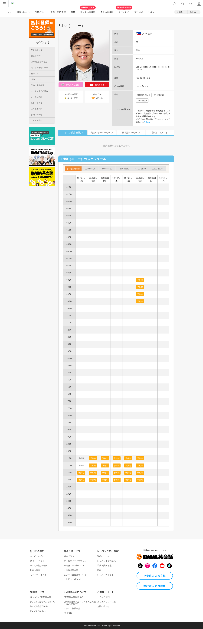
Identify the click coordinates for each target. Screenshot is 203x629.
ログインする (42, 42)
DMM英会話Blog (38, 611)
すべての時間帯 (73, 168)
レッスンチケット (105, 574)
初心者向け (159, 95)
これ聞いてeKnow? (73, 579)
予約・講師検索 (58, 11)
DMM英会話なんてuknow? (42, 601)
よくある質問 (36, 108)
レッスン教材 (36, 97)
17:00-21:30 (140, 168)
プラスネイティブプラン (75, 560)
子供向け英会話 (71, 570)
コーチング (124, 10)
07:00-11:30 (107, 168)
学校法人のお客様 (155, 586)
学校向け (194, 12)
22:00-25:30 (157, 168)
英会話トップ (36, 50)
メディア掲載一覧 (72, 608)
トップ (8, 11)
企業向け (181, 12)
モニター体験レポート (40, 67)
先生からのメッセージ (102, 132)
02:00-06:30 (90, 168)
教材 (73, 11)
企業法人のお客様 (155, 575)
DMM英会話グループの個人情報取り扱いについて (80, 602)
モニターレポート (38, 574)
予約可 (81, 472)
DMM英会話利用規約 (73, 597)
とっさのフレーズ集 (106, 601)
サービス (138, 11)
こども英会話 (36, 120)
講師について (36, 79)
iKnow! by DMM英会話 (40, 597)
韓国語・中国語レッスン (75, 565)
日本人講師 (35, 570)
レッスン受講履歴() (72, 132)
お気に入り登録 (72, 84)
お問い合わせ (36, 114)
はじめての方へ (37, 556)
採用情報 (68, 613)
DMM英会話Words (39, 606)
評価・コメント (160, 132)
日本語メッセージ (131, 132)
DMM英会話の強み (39, 61)
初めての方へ (36, 56)
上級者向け (142, 100)
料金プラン (40, 11)
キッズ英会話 (107, 11)
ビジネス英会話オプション (76, 574)
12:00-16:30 (123, 168)
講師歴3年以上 (143, 95)
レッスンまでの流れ (39, 91)
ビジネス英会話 (87, 10)
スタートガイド (37, 102)
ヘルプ (151, 11)
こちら (147, 122)
